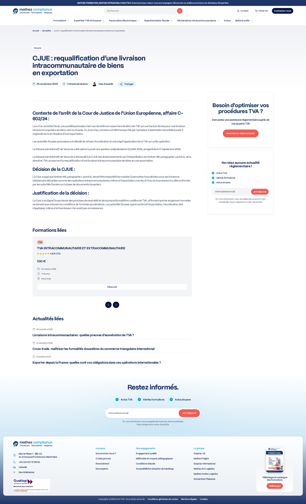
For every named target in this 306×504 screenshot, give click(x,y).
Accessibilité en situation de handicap (155, 468)
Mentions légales (189, 499)
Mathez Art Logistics (204, 468)
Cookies (204, 499)
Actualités (46, 31)
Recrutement (102, 463)
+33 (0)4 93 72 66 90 (29, 462)
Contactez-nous (282, 10)
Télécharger (275, 486)
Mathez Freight (201, 458)
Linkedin (23, 467)
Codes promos (103, 458)
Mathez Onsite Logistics (206, 473)
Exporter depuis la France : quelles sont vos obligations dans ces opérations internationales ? (97, 363)
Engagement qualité (146, 453)
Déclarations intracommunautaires (196, 20)
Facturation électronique (123, 20)
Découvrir (112, 286)
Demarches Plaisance (204, 479)
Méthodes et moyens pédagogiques (154, 458)
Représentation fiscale (156, 20)
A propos (100, 448)
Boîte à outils (242, 20)
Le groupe (199, 448)
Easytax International (204, 463)
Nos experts (102, 468)
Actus (227, 20)
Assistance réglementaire (240, 133)
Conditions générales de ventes (163, 499)
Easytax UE (199, 453)
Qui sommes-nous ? (106, 453)
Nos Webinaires (26, 472)
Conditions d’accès (145, 463)
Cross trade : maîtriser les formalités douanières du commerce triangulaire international (94, 349)
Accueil (36, 31)
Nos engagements (145, 448)
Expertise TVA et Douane (87, 20)
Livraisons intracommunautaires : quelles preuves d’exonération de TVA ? (83, 335)
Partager (129, 84)
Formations (59, 20)
